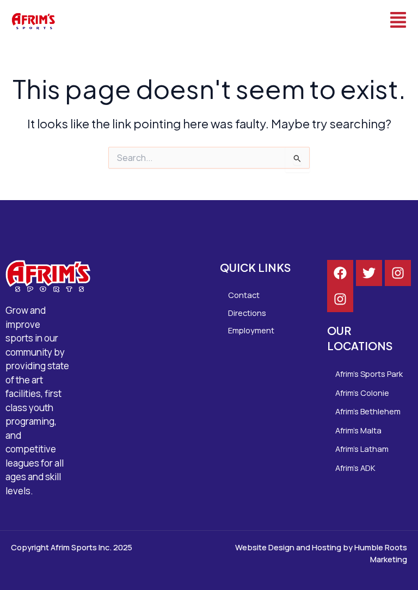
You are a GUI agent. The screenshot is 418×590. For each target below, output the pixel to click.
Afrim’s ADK (355, 467)
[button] (242, 21)
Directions (247, 312)
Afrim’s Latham (362, 448)
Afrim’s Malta (358, 430)
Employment (251, 330)
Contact (244, 294)
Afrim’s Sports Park (369, 373)
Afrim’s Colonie (362, 392)
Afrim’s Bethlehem (368, 411)
